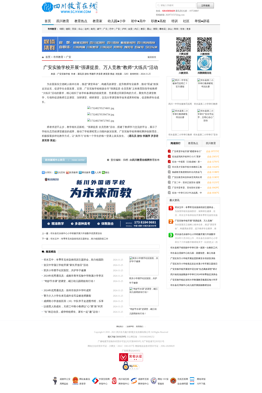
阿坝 (176, 29)
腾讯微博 (86, 172)
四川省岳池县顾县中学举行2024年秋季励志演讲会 (193, 274)
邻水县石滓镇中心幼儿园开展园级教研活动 (190, 285)
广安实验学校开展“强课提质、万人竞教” (194, 220)
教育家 (97, 21)
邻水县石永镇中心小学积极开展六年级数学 (195, 234)
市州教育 (58, 57)
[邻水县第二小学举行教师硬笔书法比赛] (205, 88)
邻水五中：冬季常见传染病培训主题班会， (195, 207)
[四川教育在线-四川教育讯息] (70, 7)
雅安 (143, 29)
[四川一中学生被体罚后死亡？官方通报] (180, 88)
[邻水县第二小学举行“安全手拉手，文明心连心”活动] (205, 119)
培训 (174, 21)
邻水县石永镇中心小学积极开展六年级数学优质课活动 (76, 233)
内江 (136, 29)
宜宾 (74, 29)
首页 (48, 21)
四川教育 (62, 21)
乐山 (80, 29)
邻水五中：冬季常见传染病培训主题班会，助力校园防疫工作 (79, 238)
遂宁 (99, 29)
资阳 (155, 29)
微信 (107, 172)
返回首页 (152, 57)
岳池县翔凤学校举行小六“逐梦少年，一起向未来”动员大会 (186, 157)
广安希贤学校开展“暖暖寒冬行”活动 (187, 152)
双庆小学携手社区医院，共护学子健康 (65, 270)
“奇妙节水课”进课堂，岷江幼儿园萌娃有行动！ (70, 281)
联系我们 (139, 326)
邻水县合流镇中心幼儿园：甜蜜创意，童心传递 (192, 253)
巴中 (111, 29)
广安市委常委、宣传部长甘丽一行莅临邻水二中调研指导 (187, 188)
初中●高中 (138, 21)
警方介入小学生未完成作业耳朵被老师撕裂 (67, 295)
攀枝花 (162, 29)
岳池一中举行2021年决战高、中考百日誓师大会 (187, 193)
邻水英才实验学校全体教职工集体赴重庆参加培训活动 (187, 167)
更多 (188, 29)
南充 (93, 29)
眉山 (149, 29)
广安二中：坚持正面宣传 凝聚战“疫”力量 (186, 183)
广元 (105, 29)
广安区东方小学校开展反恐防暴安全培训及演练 (192, 258)
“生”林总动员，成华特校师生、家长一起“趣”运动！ (72, 312)
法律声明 (130, 326)
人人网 (97, 172)
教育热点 (81, 21)
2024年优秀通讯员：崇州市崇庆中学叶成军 (67, 290)
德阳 (68, 29)
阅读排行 (176, 143)
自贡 (130, 29)
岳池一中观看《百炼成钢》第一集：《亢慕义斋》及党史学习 (187, 162)
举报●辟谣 (202, 21)
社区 (186, 21)
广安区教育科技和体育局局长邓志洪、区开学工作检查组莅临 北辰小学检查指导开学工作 (187, 178)
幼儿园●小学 (117, 21)
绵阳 (62, 29)
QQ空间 (61, 172)
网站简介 (120, 326)
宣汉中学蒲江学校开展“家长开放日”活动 (66, 265)
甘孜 (182, 29)
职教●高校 (158, 21)
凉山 (170, 29)
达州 (86, 29)
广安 (118, 29)
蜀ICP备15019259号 (117, 337)
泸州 (124, 29)
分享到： (49, 172)
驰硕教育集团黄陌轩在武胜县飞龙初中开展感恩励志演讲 (187, 173)
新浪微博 (73, 172)
